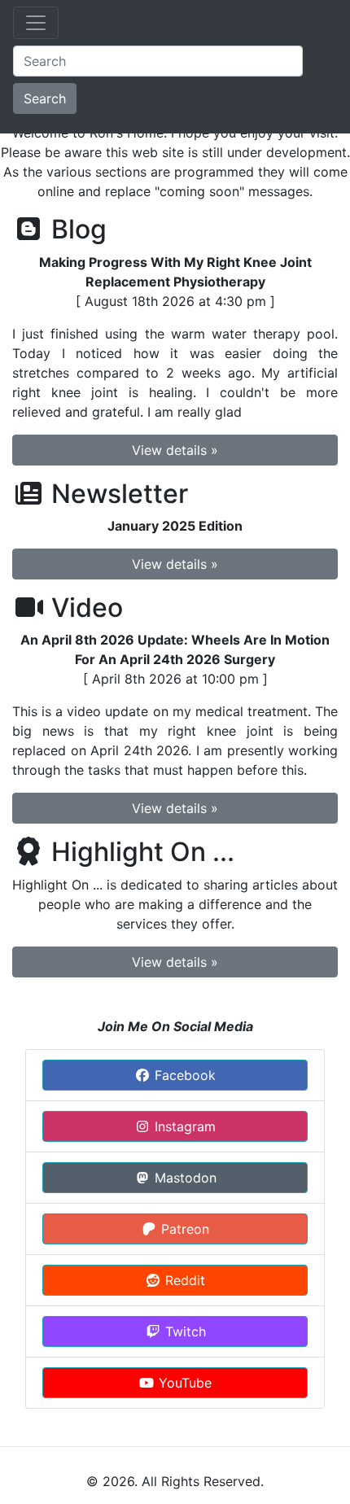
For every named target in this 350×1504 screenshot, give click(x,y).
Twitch (183, 1331)
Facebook (183, 1075)
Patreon (183, 1229)
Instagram (183, 1126)
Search (45, 98)
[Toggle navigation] (36, 23)
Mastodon (184, 1178)
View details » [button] (175, 450)
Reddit (183, 1280)
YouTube (183, 1383)
